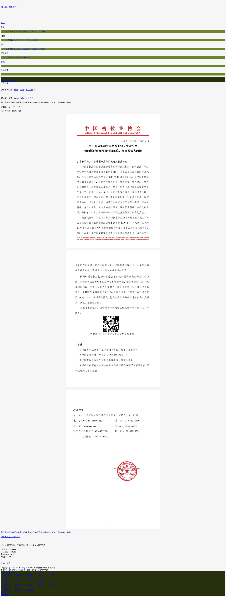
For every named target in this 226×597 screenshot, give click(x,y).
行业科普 (5, 587)
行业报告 (25, 40)
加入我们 (4, 7)
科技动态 (33, 49)
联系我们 (33, 31)
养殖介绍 (17, 57)
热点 (3, 582)
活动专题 (33, 40)
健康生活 (25, 57)
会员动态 (41, 49)
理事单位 (25, 31)
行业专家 (41, 31)
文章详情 (4, 83)
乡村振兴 (17, 49)
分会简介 (9, 31)
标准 (3, 62)
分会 (7, 573)
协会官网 (12, 7)
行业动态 (25, 49)
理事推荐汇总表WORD (10, 537)
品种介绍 (9, 57)
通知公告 (17, 40)
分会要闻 (9, 40)
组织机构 (17, 31)
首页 (3, 23)
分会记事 (4, 70)
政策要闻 (9, 49)
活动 (22, 90)
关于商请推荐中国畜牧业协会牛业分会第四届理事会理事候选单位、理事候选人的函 (36, 532)
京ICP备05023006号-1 (18, 570)
